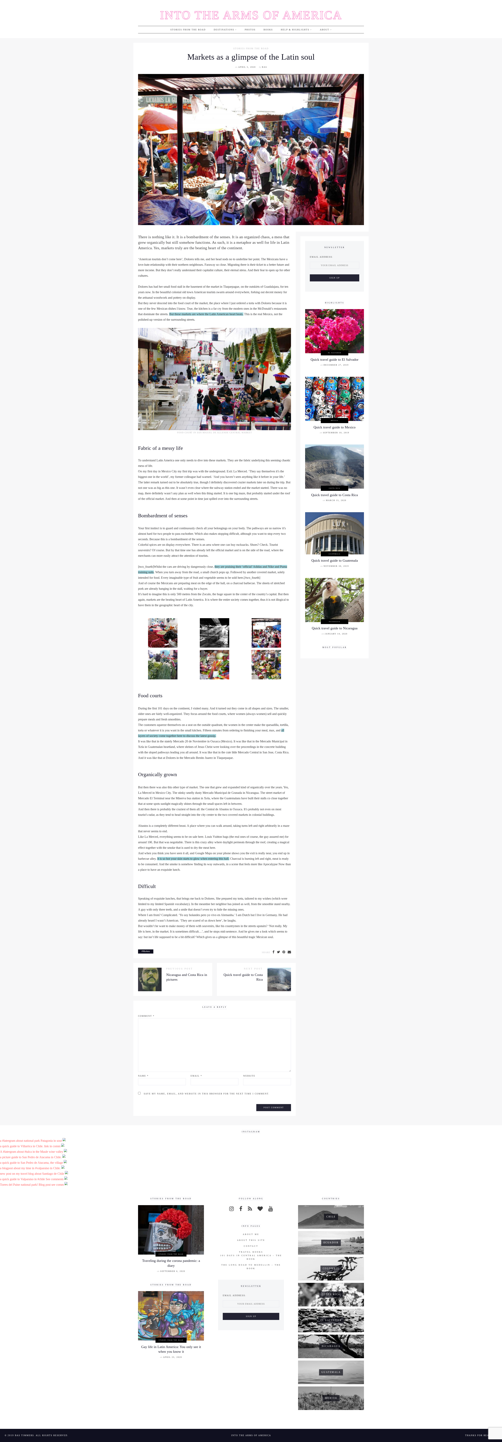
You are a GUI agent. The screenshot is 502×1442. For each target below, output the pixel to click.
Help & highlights (295, 29)
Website (249, 1076)
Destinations (224, 29)
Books (268, 29)
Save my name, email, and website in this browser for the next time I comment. (206, 1093)
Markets (146, 951)
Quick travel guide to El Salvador (334, 359)
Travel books (251, 1252)
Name (143, 1076)
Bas (264, 67)
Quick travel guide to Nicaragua (334, 628)
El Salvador (334, 352)
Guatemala (334, 554)
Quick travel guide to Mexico (335, 427)
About (324, 29)
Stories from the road (188, 29)
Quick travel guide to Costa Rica (334, 495)
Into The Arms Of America (251, 15)
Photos (250, 29)
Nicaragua (334, 621)
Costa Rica (334, 488)
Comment (146, 1016)
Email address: (321, 257)
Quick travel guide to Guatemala (334, 560)
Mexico (334, 420)
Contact (251, 1246)
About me (251, 1234)
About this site (251, 1240)
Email (196, 1076)
